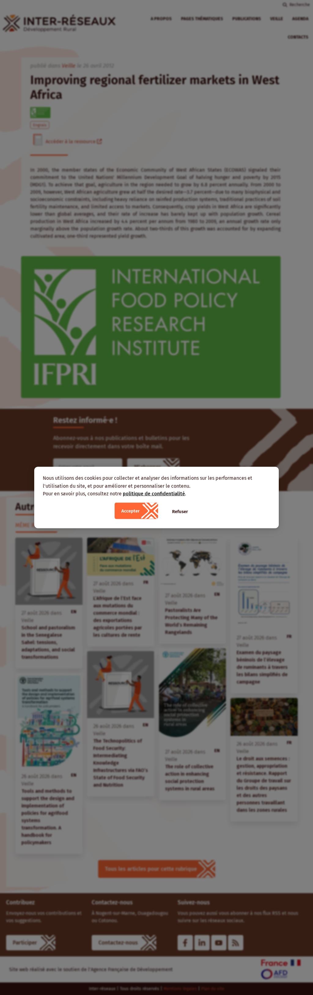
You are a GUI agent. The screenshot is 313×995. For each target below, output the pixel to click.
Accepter (130, 510)
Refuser (180, 511)
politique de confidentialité (154, 494)
